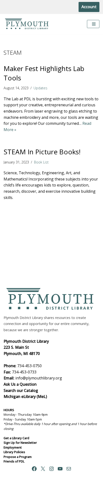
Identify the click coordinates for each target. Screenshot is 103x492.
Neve (28, 487)
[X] (43, 469)
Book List (41, 162)
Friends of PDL (14, 461)
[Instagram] (51, 469)
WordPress (69, 487)
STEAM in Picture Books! (42, 151)
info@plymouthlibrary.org (38, 378)
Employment (13, 447)
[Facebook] (34, 469)
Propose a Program (18, 457)
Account (89, 6)
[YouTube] (60, 469)
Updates (40, 88)
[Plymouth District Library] (28, 24)
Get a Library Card (16, 438)
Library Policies (14, 452)
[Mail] (69, 469)
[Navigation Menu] (93, 24)
